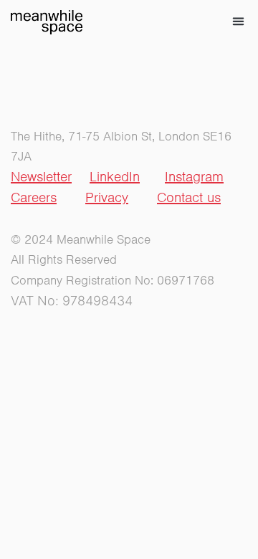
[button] (238, 21)
